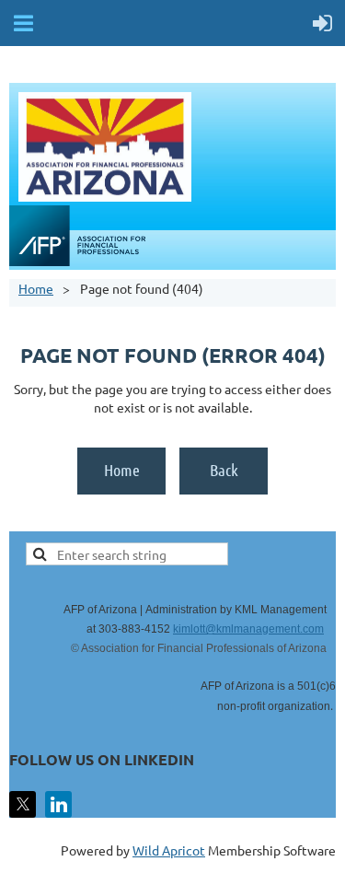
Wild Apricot (168, 850)
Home (35, 288)
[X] (22, 804)
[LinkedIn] (58, 804)
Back (224, 470)
